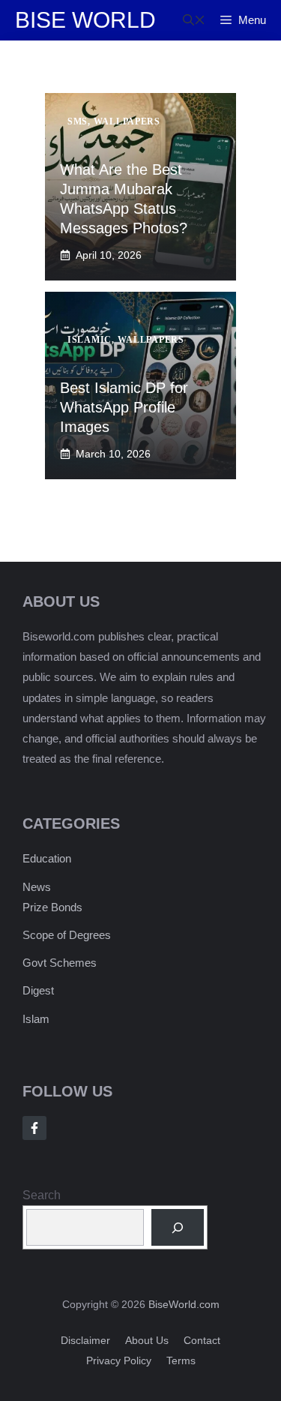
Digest (38, 990)
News (36, 886)
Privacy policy (118, 1360)
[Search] (178, 1227)
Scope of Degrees (66, 934)
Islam (35, 1018)
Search (41, 1195)
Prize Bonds (52, 907)
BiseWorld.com (184, 1304)
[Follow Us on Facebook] (34, 1128)
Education (46, 858)
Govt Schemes (59, 962)
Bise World (85, 20)
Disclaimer (85, 1340)
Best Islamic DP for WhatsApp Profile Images (124, 407)
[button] (194, 20)
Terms (181, 1360)
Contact (202, 1340)
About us (147, 1340)
